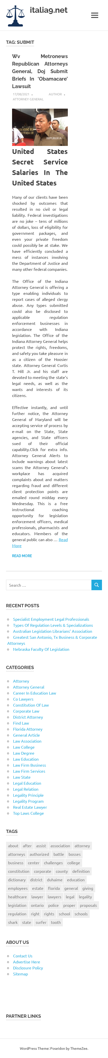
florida (54, 888)
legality (85, 896)
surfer (41, 922)
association (60, 845)
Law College (24, 746)
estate (37, 888)
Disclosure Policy (28, 967)
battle (58, 854)
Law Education (26, 758)
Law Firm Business (29, 764)
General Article (26, 734)
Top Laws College (28, 812)
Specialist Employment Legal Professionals (51, 618)
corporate (42, 871)
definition (81, 871)
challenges (53, 862)
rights (49, 913)
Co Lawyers (23, 698)
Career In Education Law (34, 692)
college (73, 862)
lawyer (37, 896)
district (36, 879)
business (15, 862)
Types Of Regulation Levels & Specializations (53, 624)
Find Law (21, 722)
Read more (22, 556)
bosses (75, 854)
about (13, 845)
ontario (37, 905)
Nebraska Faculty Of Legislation (41, 649)
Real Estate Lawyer (30, 806)
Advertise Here (26, 961)
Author (55, 94)
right (35, 913)
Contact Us (22, 955)
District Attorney (28, 716)
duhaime (55, 879)
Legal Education (27, 782)
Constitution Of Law (31, 704)
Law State (22, 776)
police (53, 905)
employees (18, 888)
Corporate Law (26, 710)
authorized (39, 854)
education (76, 879)
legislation (17, 905)
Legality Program (28, 800)
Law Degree (23, 752)
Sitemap (20, 973)
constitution (18, 871)
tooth (56, 922)
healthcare (17, 896)
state (26, 922)
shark (13, 922)
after (27, 845)
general (71, 888)
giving (87, 888)
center (33, 862)
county (62, 871)
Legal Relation (25, 788)
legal (70, 896)
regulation (17, 913)
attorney (82, 845)
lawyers (54, 896)
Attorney (21, 680)
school (64, 913)
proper (69, 905)
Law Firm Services (29, 770)
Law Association (27, 740)
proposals (88, 905)
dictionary (17, 879)
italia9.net (49, 10)
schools (81, 913)
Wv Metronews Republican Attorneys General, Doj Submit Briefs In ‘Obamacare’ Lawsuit (40, 71)
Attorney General (28, 99)
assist (41, 845)
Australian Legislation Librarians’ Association (52, 630)
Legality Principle (28, 794)
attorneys (16, 854)
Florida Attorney (27, 728)
